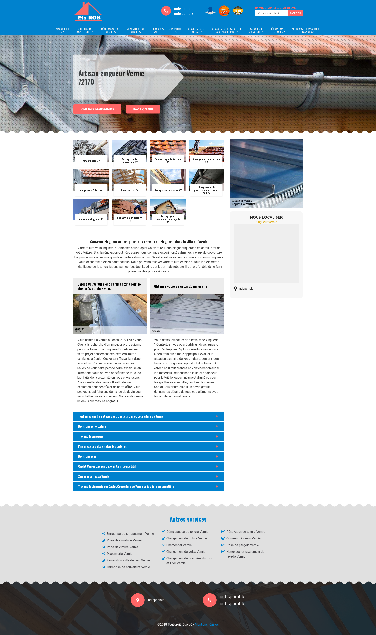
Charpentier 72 (176, 30)
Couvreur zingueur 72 (256, 30)
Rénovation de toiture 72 (278, 30)
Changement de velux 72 (197, 30)
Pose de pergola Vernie (242, 545)
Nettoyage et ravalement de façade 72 (306, 30)
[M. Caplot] (88, 11)
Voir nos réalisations (97, 109)
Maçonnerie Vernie (119, 554)
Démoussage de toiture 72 (110, 30)
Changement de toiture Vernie (186, 538)
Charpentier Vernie (179, 545)
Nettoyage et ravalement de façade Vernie (245, 554)
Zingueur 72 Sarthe (157, 30)
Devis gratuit (143, 109)
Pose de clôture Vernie (122, 547)
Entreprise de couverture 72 (84, 30)
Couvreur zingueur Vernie (243, 538)
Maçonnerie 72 (62, 30)
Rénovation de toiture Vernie (245, 532)
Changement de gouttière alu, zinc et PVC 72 (227, 30)
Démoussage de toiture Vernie (187, 532)
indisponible (183, 8)
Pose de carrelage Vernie (124, 540)
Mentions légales (207, 624)
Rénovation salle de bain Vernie (128, 560)
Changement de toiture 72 (135, 30)
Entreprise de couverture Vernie (128, 567)
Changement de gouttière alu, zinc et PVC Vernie (189, 561)
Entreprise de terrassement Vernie (130, 534)
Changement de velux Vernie (185, 552)
